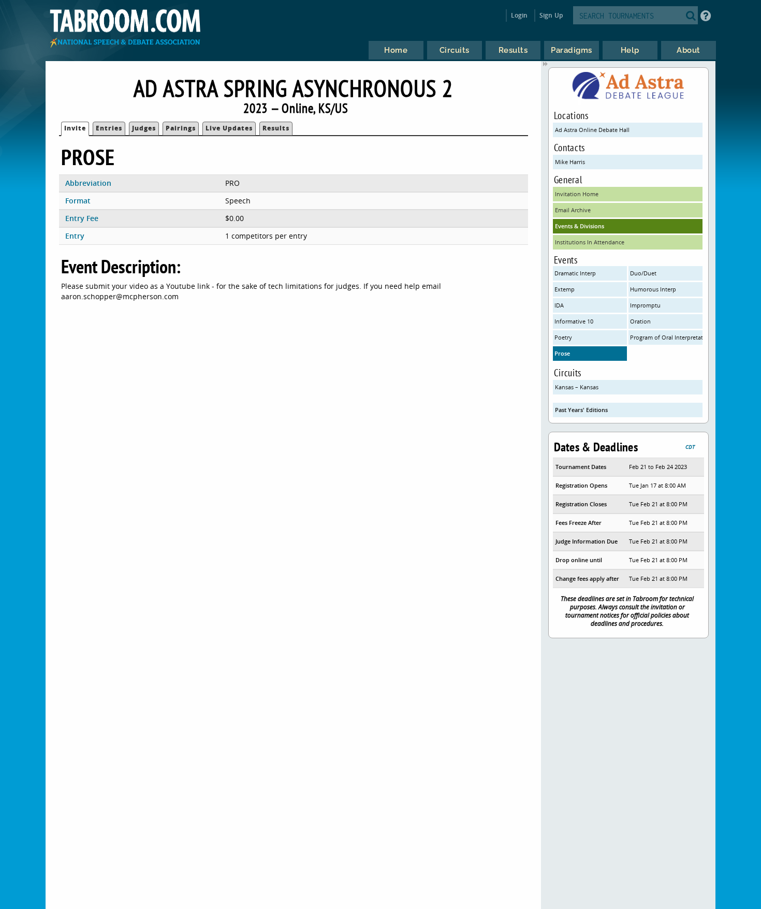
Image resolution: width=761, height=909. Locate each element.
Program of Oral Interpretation (666, 337)
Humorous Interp (653, 289)
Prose (562, 353)
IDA (559, 305)
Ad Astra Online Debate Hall (592, 130)
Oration (640, 321)
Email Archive (573, 210)
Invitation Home (576, 194)
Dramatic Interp (575, 273)
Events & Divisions (579, 226)
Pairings (181, 128)
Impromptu (645, 305)
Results (275, 128)
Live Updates (229, 128)
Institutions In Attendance (589, 242)
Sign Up (551, 15)
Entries (109, 128)
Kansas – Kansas (576, 387)
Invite (75, 128)
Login (519, 15)
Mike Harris (570, 162)
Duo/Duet (643, 273)
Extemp (564, 289)
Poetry (563, 337)
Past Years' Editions (581, 410)
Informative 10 (573, 321)
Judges (144, 128)
